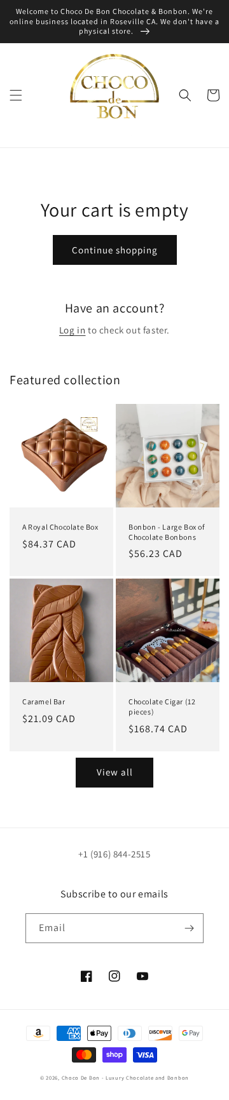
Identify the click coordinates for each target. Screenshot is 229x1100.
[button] (16, 95)
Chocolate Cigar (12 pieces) (161, 706)
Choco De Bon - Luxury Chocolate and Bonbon (125, 1077)
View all (115, 772)
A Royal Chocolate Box (60, 527)
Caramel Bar (44, 701)
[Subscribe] (189, 928)
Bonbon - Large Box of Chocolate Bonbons (166, 532)
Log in (72, 330)
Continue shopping (115, 250)
